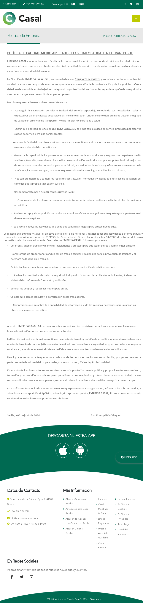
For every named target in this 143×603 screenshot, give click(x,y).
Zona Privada (102, 545)
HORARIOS (130, 457)
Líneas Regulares (103, 521)
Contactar (10, 4)
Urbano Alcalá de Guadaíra (103, 533)
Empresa (102, 499)
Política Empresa (126, 499)
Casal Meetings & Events (103, 509)
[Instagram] (137, 4)
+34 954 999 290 (35, 4)
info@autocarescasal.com (24, 518)
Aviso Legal (124, 524)
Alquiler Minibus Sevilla (74, 531)
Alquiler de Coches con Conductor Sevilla (78, 521)
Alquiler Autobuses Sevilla (76, 501)
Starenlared (96, 599)
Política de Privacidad (123, 516)
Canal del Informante (123, 532)
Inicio (106, 36)
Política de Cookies (123, 506)
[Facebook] (125, 4)
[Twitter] (131, 4)
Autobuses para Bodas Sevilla (77, 511)
